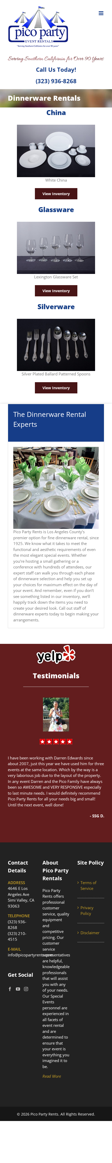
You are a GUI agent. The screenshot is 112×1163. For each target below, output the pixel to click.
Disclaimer (89, 932)
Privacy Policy (87, 910)
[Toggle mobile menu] (101, 13)
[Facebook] (10, 989)
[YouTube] (18, 989)
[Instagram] (26, 989)
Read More (51, 1076)
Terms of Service (88, 885)
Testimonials (56, 675)
